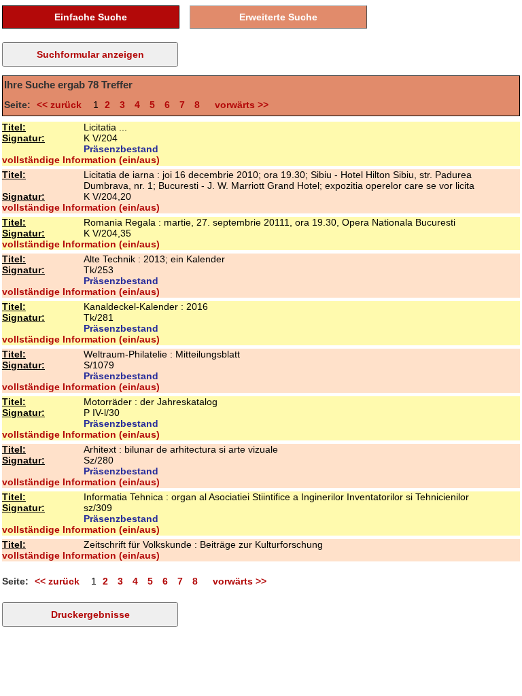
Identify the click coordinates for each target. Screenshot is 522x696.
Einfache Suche (90, 17)
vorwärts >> (238, 104)
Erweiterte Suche (278, 17)
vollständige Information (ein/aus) (81, 159)
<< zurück (62, 104)
